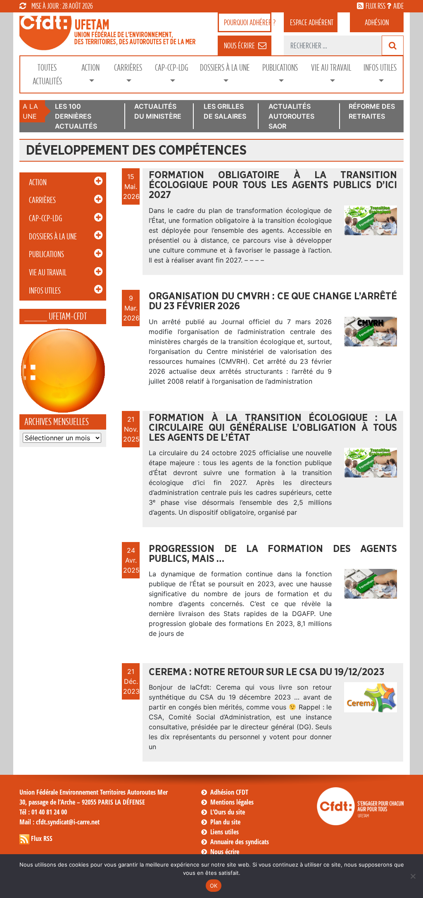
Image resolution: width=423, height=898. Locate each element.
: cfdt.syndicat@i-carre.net (59, 821)
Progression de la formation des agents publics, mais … (273, 554)
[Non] (413, 876)
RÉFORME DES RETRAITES (372, 111)
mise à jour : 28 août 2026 (62, 6)
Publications (280, 67)
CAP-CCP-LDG (171, 67)
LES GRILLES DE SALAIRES (225, 111)
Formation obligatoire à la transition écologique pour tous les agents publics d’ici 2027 (273, 185)
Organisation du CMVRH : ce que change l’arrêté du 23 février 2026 (273, 301)
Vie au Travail (331, 67)
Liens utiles (224, 831)
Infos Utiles (380, 67)
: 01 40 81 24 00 (43, 812)
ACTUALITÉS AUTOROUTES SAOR (291, 116)
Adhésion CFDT (229, 792)
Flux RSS (41, 838)
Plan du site (225, 821)
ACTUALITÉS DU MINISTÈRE (157, 111)
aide (398, 6)
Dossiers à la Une (225, 67)
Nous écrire (224, 851)
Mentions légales (232, 802)
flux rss (375, 6)
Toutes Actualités (47, 74)
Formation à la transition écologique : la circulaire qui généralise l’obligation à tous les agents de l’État (273, 428)
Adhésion (377, 22)
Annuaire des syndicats (239, 841)
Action (90, 67)
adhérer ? (247, 22)
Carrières (128, 67)
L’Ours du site (227, 812)
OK (214, 885)
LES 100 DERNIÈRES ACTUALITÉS (76, 116)
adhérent (311, 22)
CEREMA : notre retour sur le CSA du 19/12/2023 (266, 672)
